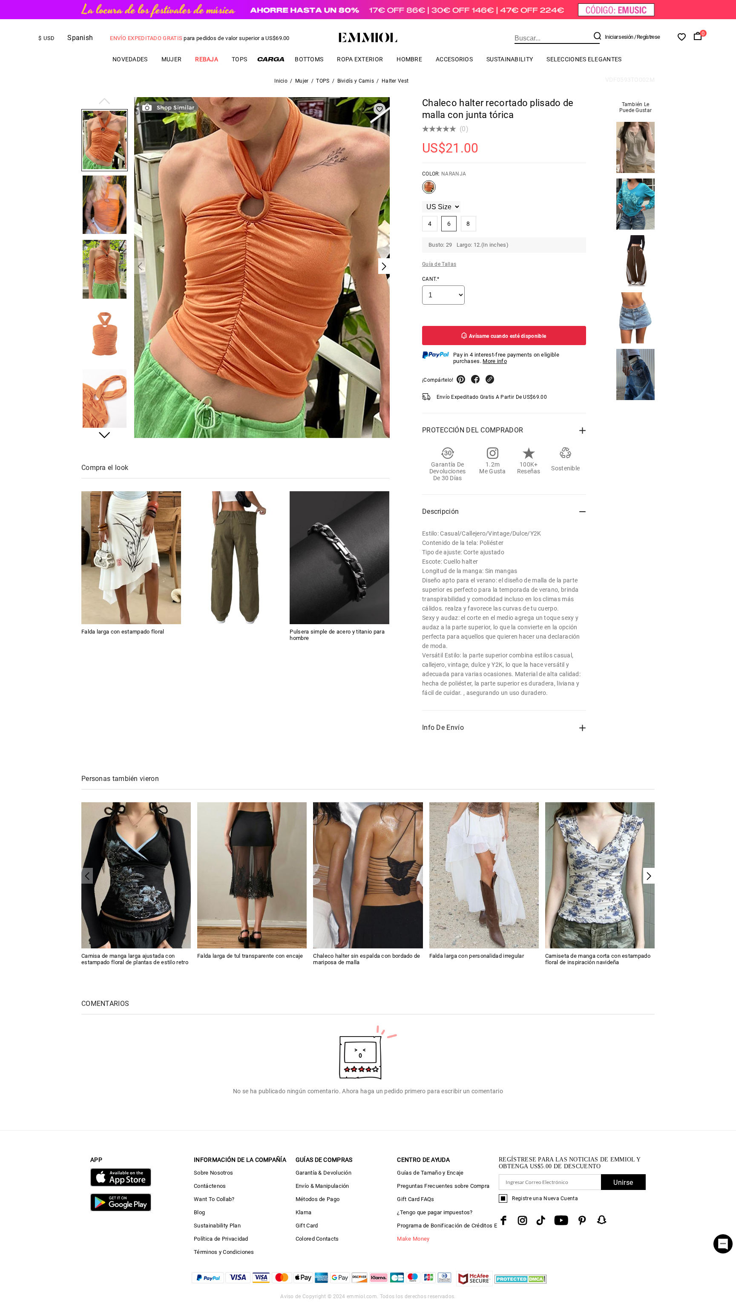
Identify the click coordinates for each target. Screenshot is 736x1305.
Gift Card (307, 1225)
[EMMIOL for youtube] (561, 1220)
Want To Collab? (214, 1199)
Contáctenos (210, 1186)
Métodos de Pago (318, 1199)
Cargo (271, 59)
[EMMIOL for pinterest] (582, 1220)
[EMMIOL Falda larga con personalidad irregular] (484, 875)
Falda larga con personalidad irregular (476, 956)
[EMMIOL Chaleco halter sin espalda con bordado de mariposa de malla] (368, 875)
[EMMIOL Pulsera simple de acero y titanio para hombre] (339, 557)
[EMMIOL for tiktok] (541, 1220)
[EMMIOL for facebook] (503, 1220)
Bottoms (309, 59)
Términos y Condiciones (224, 1252)
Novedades (130, 59)
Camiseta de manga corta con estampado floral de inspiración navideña (597, 959)
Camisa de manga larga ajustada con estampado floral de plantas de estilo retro (134, 959)
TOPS (239, 59)
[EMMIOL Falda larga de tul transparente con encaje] (252, 875)
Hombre (409, 59)
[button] (104, 102)
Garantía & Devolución (323, 1173)
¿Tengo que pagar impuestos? (434, 1212)
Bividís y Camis (355, 81)
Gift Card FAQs (415, 1199)
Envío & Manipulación (322, 1186)
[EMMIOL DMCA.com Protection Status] (520, 1284)
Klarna (304, 1212)
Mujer (171, 59)
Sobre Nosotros (213, 1173)
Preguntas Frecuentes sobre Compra (443, 1186)
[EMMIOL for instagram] (522, 1220)
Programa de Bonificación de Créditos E (447, 1225)
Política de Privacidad (221, 1239)
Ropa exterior (360, 59)
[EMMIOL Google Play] (120, 1209)
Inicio (281, 81)
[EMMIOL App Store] (120, 1184)
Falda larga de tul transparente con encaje (250, 956)
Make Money (413, 1239)
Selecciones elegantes (583, 59)
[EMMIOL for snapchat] (601, 1219)
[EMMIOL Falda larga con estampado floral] (131, 557)
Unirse (623, 1182)
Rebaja (206, 59)
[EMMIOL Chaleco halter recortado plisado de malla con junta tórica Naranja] (428, 190)
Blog (199, 1212)
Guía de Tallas (439, 264)
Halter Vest (395, 81)
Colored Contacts (317, 1239)
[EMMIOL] (235, 557)
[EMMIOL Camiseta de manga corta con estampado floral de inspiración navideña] (600, 875)
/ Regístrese (647, 37)
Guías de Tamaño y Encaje (430, 1173)
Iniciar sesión (619, 37)
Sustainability (509, 59)
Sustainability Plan (217, 1225)
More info (495, 361)
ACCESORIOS (454, 59)
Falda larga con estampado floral (122, 631)
